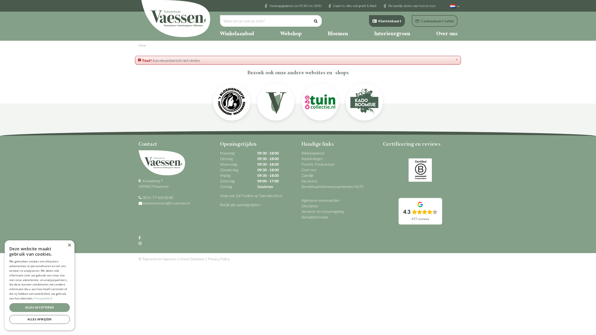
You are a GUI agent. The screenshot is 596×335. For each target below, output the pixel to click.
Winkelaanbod (312, 153)
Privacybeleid (43, 298)
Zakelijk (307, 175)
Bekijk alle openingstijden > (241, 204)
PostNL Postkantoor (318, 164)
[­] (140, 237)
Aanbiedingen (312, 158)
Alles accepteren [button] (39, 307)
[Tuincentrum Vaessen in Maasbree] (176, 18)
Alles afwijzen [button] (39, 319)
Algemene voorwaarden (320, 200)
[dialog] (39, 285)
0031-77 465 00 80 (158, 197)
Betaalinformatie (314, 217)
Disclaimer (309, 206)
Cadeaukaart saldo (437, 21)
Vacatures (309, 181)
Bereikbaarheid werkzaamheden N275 (332, 186)
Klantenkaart (389, 21)
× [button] (69, 245)
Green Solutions (192, 259)
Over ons (308, 170)
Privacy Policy (219, 259)
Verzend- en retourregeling (322, 211)
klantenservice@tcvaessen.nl (166, 203)
